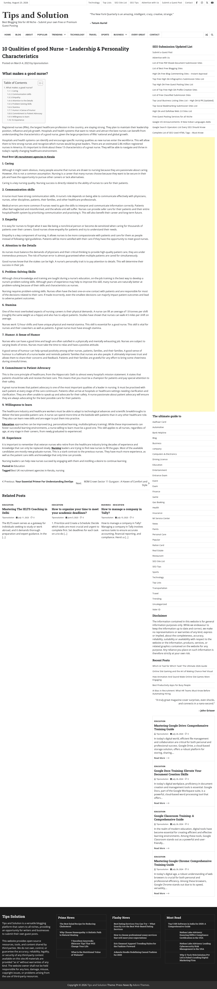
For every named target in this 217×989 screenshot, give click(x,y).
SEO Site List (121, 2)
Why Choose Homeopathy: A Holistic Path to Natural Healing (80, 933)
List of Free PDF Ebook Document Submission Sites (177, 62)
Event (155, 480)
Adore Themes (141, 985)
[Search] (212, 35)
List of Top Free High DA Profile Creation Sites (174, 89)
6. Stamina (15, 107)
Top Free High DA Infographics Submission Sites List (178, 79)
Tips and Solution (35, 14)
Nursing (56, 448)
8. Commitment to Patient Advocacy (26, 113)
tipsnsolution (41, 63)
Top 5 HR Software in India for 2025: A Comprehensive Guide (187, 925)
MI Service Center (161, 518)
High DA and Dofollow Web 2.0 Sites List (172, 111)
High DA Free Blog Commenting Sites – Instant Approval (179, 73)
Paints (155, 529)
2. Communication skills (20, 94)
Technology (94, 2)
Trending (57, 34)
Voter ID (156, 609)
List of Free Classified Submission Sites (171, 95)
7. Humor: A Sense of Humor (22, 110)
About (29, 34)
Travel (93, 34)
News (155, 523)
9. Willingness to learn (19, 116)
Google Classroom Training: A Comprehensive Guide (174, 817)
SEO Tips (134, 2)
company (156, 448)
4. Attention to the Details (21, 100)
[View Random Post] (206, 35)
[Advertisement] (183, 274)
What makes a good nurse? (19, 87)
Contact (189, 2)
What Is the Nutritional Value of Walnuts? (86, 953)
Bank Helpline (159, 432)
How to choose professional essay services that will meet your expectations (135, 936)
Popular (42, 34)
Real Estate (157, 550)
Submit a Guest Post (172, 2)
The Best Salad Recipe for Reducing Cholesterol (77, 925)
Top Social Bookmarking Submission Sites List (174, 105)
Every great (138, 34)
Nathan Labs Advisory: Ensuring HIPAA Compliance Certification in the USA (194, 935)
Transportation (159, 588)
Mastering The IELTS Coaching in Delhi (24, 511)
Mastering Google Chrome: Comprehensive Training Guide (183, 862)
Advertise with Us (150, 2)
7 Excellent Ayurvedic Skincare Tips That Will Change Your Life (83, 943)
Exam (155, 486)
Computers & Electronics (164, 454)
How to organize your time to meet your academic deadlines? (75, 511)
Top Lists (107, 2)
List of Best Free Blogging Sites (167, 68)
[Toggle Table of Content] (39, 83)
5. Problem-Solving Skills (21, 103)
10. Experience (18, 120)
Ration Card (158, 545)
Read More (159, 758)
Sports (105, 34)
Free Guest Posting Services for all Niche (172, 116)
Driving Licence (160, 459)
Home (7, 34)
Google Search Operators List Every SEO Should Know (178, 127)
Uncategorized (159, 604)
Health (155, 507)
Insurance (157, 513)
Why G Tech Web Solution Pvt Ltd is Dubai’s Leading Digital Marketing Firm (195, 957)
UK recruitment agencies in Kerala (34, 156)
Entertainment (159, 470)
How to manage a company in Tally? (121, 511)
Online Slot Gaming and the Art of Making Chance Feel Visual (182, 671)
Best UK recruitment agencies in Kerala (32, 470)
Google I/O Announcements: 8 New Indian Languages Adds (181, 121)
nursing (60, 470)
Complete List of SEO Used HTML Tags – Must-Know (177, 132)
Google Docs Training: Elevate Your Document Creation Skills (177, 772)
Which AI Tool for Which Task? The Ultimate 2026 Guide (179, 666)
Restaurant (157, 555)
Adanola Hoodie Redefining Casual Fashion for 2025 (135, 953)
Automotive (158, 427)
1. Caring (14, 91)
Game (155, 497)
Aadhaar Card (159, 421)
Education (8, 424)
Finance (156, 491)
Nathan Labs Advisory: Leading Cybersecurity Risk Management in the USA (195, 946)
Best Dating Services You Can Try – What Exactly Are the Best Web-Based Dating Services (134, 926)
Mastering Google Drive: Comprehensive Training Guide (181, 727)
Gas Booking (158, 502)
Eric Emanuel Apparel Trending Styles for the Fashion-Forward (135, 945)
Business (119, 34)
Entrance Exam (159, 475)
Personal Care (159, 534)
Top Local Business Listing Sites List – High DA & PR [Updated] (183, 100)
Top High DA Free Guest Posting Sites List (172, 84)
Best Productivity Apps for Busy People (171, 685)
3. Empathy (15, 97)
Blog (18, 34)
